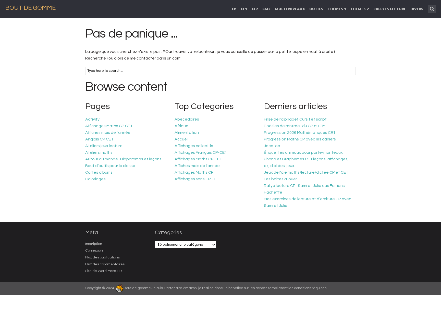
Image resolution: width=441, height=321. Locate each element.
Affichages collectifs (194, 146)
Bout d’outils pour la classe (110, 166)
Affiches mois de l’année (107, 132)
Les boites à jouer (280, 179)
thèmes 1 (337, 8)
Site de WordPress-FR (103, 271)
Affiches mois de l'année (197, 166)
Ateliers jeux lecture (103, 146)
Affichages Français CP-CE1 (201, 152)
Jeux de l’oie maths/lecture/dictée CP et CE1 (306, 172)
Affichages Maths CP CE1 (108, 126)
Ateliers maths (99, 152)
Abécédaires (187, 119)
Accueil (181, 139)
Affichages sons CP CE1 (197, 179)
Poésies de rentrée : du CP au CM (294, 126)
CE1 (244, 8)
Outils (316, 8)
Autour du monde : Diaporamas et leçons (123, 159)
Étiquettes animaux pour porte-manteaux (303, 152)
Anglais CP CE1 (99, 139)
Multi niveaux (290, 8)
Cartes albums (99, 172)
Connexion (94, 250)
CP (234, 8)
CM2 (266, 8)
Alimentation (187, 132)
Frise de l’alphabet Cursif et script (295, 119)
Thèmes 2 (359, 8)
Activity (92, 119)
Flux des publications (102, 257)
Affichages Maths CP (194, 172)
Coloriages (95, 179)
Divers (416, 8)
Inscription (93, 244)
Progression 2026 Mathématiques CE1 (299, 132)
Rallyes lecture (389, 8)
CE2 (255, 8)
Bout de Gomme (30, 8)
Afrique (181, 126)
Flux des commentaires (105, 264)
